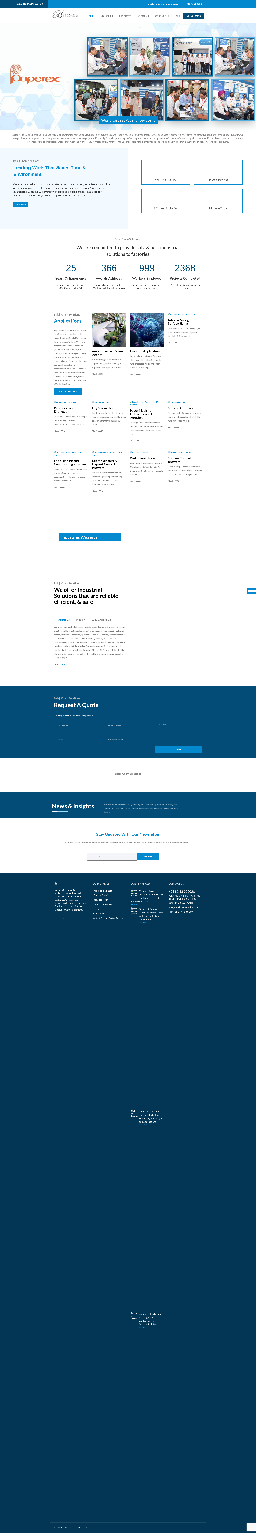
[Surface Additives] (176, 402)
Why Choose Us (101, 619)
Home (90, 16)
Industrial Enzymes (102, 904)
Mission (80, 619)
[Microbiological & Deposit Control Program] (109, 453)
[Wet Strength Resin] (139, 452)
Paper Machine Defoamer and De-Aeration (143, 413)
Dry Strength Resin (105, 408)
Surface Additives (180, 408)
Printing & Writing (102, 895)
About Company (66, 919)
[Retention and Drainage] (65, 402)
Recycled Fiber (100, 899)
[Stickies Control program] (179, 452)
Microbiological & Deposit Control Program (104, 464)
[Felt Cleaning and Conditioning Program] (71, 453)
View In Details (68, 391)
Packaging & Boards (103, 890)
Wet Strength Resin (144, 458)
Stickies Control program (179, 459)
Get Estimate (193, 15)
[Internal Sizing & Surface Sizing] (182, 314)
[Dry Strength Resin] (101, 402)
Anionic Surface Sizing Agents (108, 352)
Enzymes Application (145, 351)
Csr (178, 16)
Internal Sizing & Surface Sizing (180, 321)
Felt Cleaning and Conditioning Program (70, 462)
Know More (21, 204)
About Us (143, 16)
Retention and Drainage (64, 409)
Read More (97, 374)
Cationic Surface (101, 913)
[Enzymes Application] (147, 329)
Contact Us (162, 16)
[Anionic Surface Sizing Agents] (109, 329)
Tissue (96, 909)
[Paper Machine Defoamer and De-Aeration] (147, 403)
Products (125, 16)
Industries (106, 16)
